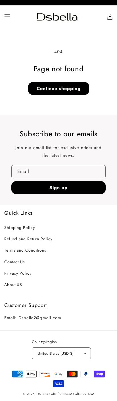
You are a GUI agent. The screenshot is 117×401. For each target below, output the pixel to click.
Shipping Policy (19, 227)
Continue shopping (59, 88)
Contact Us (14, 262)
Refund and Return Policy (28, 239)
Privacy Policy (18, 273)
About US (13, 284)
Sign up (58, 187)
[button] (7, 17)
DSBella (42, 394)
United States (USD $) (56, 353)
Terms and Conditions (25, 250)
